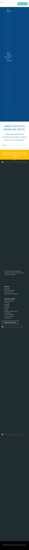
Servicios (9, 11)
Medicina (8, 20)
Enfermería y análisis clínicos (11, 311)
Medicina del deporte (9, 300)
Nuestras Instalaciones (8, 55)
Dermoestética (9, 39)
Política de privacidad (9, 290)
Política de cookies (9, 292)
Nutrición (8, 29)
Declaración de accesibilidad (11, 293)
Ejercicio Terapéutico (9, 316)
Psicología (8, 25)
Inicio (8, 9)
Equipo (8, 53)
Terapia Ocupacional (9, 314)
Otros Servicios (8, 318)
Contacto (9, 60)
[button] (4, 64)
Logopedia (8, 24)
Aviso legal (7, 288)
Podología (8, 27)
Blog (8, 58)
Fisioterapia (9, 22)
